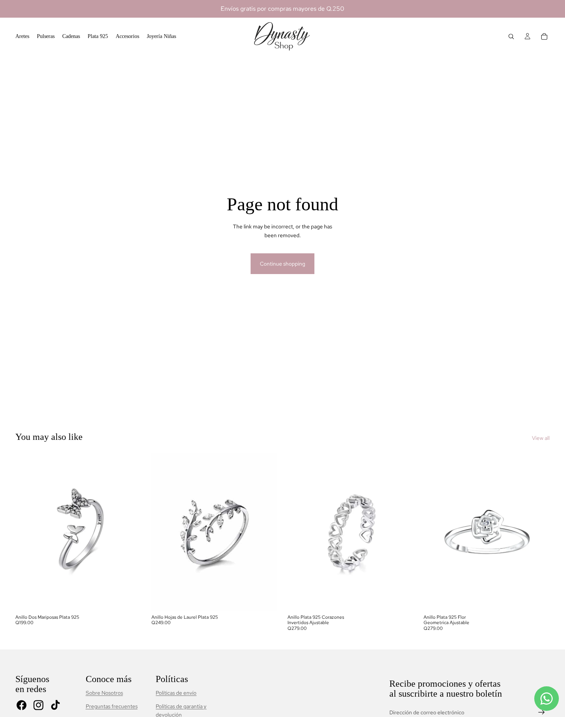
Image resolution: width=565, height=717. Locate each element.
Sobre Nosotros (104, 692)
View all (541, 437)
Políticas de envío (176, 692)
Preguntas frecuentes (112, 706)
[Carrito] (544, 36)
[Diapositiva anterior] (26, 532)
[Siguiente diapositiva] (129, 532)
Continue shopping (282, 263)
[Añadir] (129, 599)
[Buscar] (511, 36)
